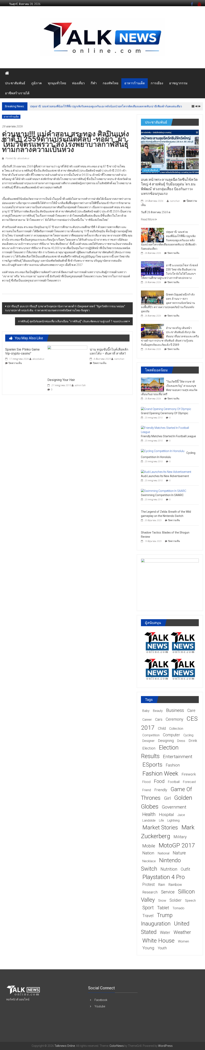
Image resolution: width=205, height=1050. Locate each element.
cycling (188, 735)
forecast (189, 782)
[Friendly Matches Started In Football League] (169, 429)
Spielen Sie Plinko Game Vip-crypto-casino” (22, 352)
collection (176, 728)
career (147, 719)
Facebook (100, 1000)
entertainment (177, 756)
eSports (152, 764)
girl (167, 798)
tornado (178, 908)
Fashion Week (160, 773)
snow (162, 900)
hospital (166, 814)
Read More (148, 219)
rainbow (175, 884)
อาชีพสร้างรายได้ (17, 93)
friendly (160, 790)
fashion (173, 765)
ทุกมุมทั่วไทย (57, 83)
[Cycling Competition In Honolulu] (162, 450)
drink (193, 741)
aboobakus (38, 359)
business (175, 710)
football (174, 782)
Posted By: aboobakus (17, 158)
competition (151, 735)
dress (181, 741)
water (165, 932)
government (174, 807)
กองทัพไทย (110, 83)
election (148, 748)
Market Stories (160, 827)
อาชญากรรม (178, 83)
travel (148, 915)
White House (158, 940)
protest (148, 884)
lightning (173, 820)
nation (148, 853)
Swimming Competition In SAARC (162, 495)
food (159, 781)
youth (162, 948)
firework (189, 774)
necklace (149, 861)
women (183, 941)
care (191, 710)
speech (190, 900)
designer (148, 741)
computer (171, 735)
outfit (185, 869)
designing (166, 741)
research (150, 892)
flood (146, 782)
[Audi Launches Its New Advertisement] (166, 471)
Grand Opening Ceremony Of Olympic (164, 413)
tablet (163, 907)
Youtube (99, 1006)
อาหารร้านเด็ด (134, 83)
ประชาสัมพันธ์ (15, 83)
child (162, 728)
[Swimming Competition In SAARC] (163, 490)
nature (179, 852)
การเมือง (157, 83)
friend (146, 790)
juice (181, 815)
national (163, 853)
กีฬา (94, 83)
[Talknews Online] (7, 73)
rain (161, 884)
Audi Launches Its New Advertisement (165, 476)
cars (158, 719)
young (148, 948)
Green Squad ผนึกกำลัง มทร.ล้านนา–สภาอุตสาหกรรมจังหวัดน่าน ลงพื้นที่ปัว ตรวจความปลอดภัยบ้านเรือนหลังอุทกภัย (168, 303)
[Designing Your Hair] (67, 360)
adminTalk (79, 385)
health (149, 814)
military (180, 837)
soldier (176, 900)
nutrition (169, 869)
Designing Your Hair (61, 380)
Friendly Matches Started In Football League (168, 436)
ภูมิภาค (36, 83)
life (161, 820)
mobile (148, 845)
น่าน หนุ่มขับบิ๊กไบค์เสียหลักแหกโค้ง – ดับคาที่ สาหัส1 (109, 352)
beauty (158, 711)
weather (182, 932)
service (168, 891)
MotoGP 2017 (177, 845)
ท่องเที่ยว (78, 83)
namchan (119, 359)
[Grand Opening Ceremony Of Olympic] (166, 408)
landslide (149, 820)
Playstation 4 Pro (163, 877)
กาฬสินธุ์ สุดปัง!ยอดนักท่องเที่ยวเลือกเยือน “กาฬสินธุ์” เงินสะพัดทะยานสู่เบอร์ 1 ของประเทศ (73, 321)
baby (146, 711)
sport (148, 907)
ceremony (174, 719)
